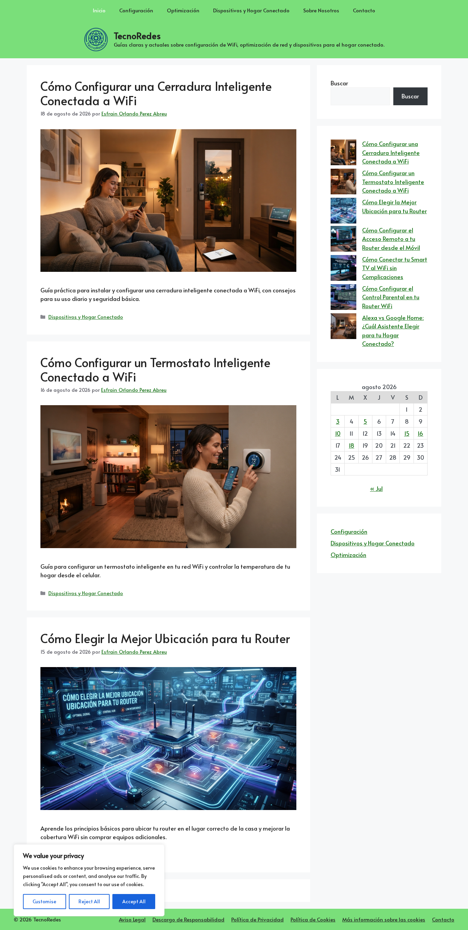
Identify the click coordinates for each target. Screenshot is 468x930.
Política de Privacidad (257, 919)
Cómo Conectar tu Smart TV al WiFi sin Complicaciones (394, 268)
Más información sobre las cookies (383, 919)
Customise (44, 901)
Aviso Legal (132, 919)
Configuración (136, 10)
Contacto (364, 10)
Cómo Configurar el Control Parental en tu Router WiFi (390, 297)
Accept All (134, 901)
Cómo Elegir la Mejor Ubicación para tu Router (165, 638)
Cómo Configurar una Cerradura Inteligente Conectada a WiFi (156, 93)
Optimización (183, 10)
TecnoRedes (137, 35)
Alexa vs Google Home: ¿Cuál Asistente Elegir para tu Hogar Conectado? (393, 330)
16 (420, 433)
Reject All (89, 901)
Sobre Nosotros (321, 10)
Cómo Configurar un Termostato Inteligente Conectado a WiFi (155, 369)
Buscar (339, 83)
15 (406, 433)
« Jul (376, 488)
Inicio (99, 10)
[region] (89, 880)
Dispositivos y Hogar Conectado (251, 10)
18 (351, 445)
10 (338, 433)
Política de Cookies (313, 919)
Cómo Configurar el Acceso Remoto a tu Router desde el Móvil (391, 239)
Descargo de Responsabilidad (188, 919)
